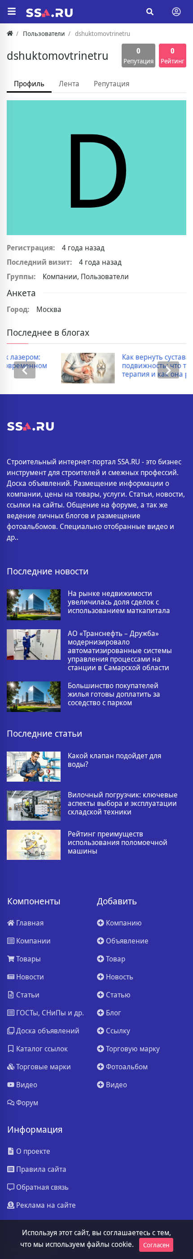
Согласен (156, 1245)
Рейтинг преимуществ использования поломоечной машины (117, 843)
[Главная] (10, 33)
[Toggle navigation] (176, 11)
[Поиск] (149, 11)
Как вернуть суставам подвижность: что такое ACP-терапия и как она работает (127, 366)
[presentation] (24, 370)
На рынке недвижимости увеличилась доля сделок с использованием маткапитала (119, 602)
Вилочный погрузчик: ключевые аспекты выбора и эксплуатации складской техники (123, 804)
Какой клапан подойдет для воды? (114, 760)
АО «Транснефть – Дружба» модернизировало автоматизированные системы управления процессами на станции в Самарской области (120, 650)
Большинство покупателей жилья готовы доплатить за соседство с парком (114, 694)
